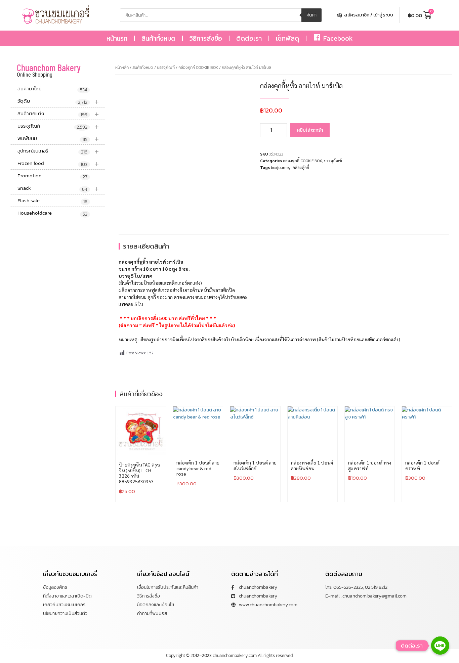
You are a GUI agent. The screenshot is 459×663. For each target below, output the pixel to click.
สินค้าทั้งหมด (158, 38)
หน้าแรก (117, 38)
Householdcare (52, 213)
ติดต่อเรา (249, 38)
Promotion (52, 176)
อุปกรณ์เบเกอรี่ (58, 151)
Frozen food (58, 163)
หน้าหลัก (122, 67)
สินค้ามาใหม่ (52, 89)
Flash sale (52, 200)
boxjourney (281, 167)
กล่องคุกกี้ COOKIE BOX (198, 67)
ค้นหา (311, 14)
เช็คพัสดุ (287, 38)
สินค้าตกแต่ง (58, 113)
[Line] (440, 645)
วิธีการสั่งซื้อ (206, 38)
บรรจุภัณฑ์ (58, 126)
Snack (58, 188)
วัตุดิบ (58, 101)
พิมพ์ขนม (58, 138)
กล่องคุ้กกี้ (301, 167)
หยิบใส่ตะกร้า (310, 130)
